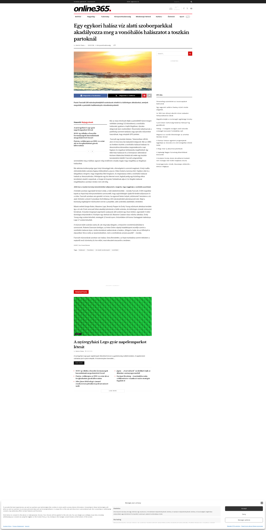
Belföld (78, 17)
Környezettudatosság (122, 17)
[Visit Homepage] (92, 8)
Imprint (27, 526)
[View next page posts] (92, 151)
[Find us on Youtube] (191, 8)
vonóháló (115, 250)
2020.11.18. (91, 45)
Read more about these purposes (252, 526)
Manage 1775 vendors (233, 526)
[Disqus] (113, 424)
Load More (113, 390)
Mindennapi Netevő (143, 17)
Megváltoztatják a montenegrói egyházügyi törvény (174, 119)
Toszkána (90, 250)
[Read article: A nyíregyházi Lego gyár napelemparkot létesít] (113, 316)
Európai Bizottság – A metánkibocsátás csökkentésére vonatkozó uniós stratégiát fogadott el (133, 378)
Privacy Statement (18, 526)
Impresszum (91, 1)
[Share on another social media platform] (149, 96)
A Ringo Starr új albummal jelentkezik (169, 149)
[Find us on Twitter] (187, 8)
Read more (79, 363)
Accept (244, 508)
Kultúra (159, 17)
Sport (182, 17)
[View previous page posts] (88, 151)
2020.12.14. (89, 351)
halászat (82, 250)
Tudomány (105, 17)
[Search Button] (191, 1)
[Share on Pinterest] (144, 96)
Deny (244, 514)
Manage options (244, 520)
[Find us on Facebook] (183, 8)
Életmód (171, 17)
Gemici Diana (80, 45)
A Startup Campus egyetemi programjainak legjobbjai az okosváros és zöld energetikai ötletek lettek (174, 143)
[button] (262, 503)
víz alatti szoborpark (103, 250)
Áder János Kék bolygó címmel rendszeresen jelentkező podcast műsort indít (92, 384)
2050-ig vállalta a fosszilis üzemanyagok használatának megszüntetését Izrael (86, 135)
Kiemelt (78, 334)
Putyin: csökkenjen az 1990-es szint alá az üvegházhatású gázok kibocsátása (89, 143)
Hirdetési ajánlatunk (80, 1)
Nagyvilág (91, 17)
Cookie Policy (7, 526)
